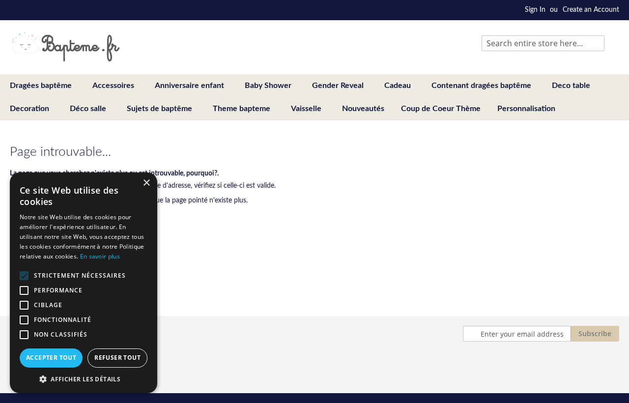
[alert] (83, 283)
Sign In (535, 9)
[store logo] (65, 46)
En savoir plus (100, 256)
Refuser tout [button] (117, 357)
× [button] (146, 183)
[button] (83, 378)
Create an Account (591, 9)
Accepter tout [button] (51, 357)
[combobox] (543, 43)
